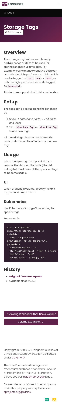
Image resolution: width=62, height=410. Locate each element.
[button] (58, 4)
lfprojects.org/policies (17, 392)
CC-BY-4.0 (18, 357)
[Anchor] (29, 52)
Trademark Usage (34, 377)
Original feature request (25, 276)
